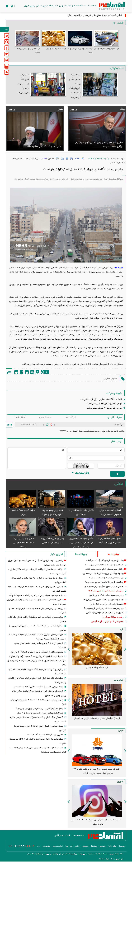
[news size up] (83, 159)
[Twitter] (16, 372)
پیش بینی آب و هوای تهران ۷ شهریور (107, 621)
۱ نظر (113, 162)
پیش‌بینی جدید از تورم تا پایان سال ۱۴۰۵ (105, 591)
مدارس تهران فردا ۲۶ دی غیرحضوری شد (104, 408)
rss (38, 846)
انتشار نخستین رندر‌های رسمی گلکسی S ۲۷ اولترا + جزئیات (96, 822)
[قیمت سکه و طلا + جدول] (53, 38)
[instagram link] (7, 42)
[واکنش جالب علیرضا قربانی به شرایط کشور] (80, 499)
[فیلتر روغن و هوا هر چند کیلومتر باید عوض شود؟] (51, 499)
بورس (32, 6)
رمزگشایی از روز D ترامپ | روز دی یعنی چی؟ (104, 582)
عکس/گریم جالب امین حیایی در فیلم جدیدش (41, 146)
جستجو (85, 846)
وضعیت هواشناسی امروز (113, 617)
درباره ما (122, 846)
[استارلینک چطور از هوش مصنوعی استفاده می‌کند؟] (109, 499)
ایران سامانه (104, 859)
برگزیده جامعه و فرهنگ (98, 159)
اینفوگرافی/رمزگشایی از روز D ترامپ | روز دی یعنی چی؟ (39, 708)
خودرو (45, 6)
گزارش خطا (37, 372)
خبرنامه (103, 846)
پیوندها (94, 846)
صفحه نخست (90, 6)
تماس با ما (112, 846)
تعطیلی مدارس (110, 378)
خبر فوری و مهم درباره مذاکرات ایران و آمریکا (104, 565)
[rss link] (7, 72)
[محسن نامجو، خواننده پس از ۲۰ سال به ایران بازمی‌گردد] (109, 527)
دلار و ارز (62, 6)
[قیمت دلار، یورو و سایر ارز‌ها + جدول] (27, 38)
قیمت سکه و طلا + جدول (56, 48)
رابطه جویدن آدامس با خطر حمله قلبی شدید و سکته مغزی (38, 687)
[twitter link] (7, 54)
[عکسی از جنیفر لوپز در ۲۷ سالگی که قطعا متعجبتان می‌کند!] (22, 527)
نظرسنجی (46, 846)
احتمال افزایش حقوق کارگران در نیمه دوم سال (103, 586)
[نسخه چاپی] (57, 158)
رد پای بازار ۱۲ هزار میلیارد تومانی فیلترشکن (104, 612)
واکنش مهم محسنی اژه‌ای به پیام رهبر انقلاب (104, 569)
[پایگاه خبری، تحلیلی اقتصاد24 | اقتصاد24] (106, 7)
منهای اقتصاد (119, 159)
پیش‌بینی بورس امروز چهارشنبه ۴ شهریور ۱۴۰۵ (97, 718)
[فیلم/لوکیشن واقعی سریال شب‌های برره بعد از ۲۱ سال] (97, 131)
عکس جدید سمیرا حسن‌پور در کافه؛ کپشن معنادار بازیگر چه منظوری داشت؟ (81, 543)
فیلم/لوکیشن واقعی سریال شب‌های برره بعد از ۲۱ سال (100, 146)
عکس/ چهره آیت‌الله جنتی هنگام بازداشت (45, 735)
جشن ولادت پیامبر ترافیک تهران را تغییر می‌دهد (103, 599)
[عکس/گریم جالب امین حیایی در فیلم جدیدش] (35, 131)
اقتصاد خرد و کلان (75, 6)
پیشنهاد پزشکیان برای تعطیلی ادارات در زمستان (103, 573)
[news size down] (71, 159)
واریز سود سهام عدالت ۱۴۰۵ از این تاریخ (106, 595)
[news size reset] (77, 159)
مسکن (39, 6)
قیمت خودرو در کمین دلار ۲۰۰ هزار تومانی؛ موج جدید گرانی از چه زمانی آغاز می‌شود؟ (95, 771)
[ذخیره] (67, 158)
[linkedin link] (7, 66)
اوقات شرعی (58, 846)
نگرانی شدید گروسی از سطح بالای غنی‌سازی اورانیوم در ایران (95, 15)
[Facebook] (21, 372)
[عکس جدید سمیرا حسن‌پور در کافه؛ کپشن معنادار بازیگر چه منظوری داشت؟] (80, 527)
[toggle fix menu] (4, 29)
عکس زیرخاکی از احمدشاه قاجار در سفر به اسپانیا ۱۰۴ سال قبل (36, 652)
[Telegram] (27, 372)
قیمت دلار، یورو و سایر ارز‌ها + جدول (28, 50)
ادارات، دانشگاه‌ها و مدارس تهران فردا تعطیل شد (101, 399)
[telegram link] (7, 36)
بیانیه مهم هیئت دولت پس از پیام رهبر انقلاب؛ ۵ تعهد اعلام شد (36, 595)
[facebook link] (7, 48)
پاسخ (9, 424)
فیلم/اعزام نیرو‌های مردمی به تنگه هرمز (107, 604)
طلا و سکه (53, 6)
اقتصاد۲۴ (119, 268)
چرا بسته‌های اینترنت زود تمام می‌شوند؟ (106, 578)
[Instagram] (32, 372)
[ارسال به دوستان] (62, 158)
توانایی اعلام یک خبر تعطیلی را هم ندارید (104, 404)
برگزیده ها (113, 554)
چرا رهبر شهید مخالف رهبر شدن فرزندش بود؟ (103, 608)
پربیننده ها (81, 554)
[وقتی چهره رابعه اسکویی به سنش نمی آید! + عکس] (51, 527)
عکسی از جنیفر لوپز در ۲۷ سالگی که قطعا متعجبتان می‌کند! (23, 543)
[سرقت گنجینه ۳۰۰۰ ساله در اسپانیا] (22, 499)
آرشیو (77, 846)
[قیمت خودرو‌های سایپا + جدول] (106, 38)
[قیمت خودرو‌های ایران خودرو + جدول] (80, 38)
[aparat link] (7, 60)
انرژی (26, 6)
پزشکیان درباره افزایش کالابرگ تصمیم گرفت (105, 560)
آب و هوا (69, 846)
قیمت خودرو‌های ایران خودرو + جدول (80, 50)
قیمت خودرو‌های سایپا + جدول (106, 48)
